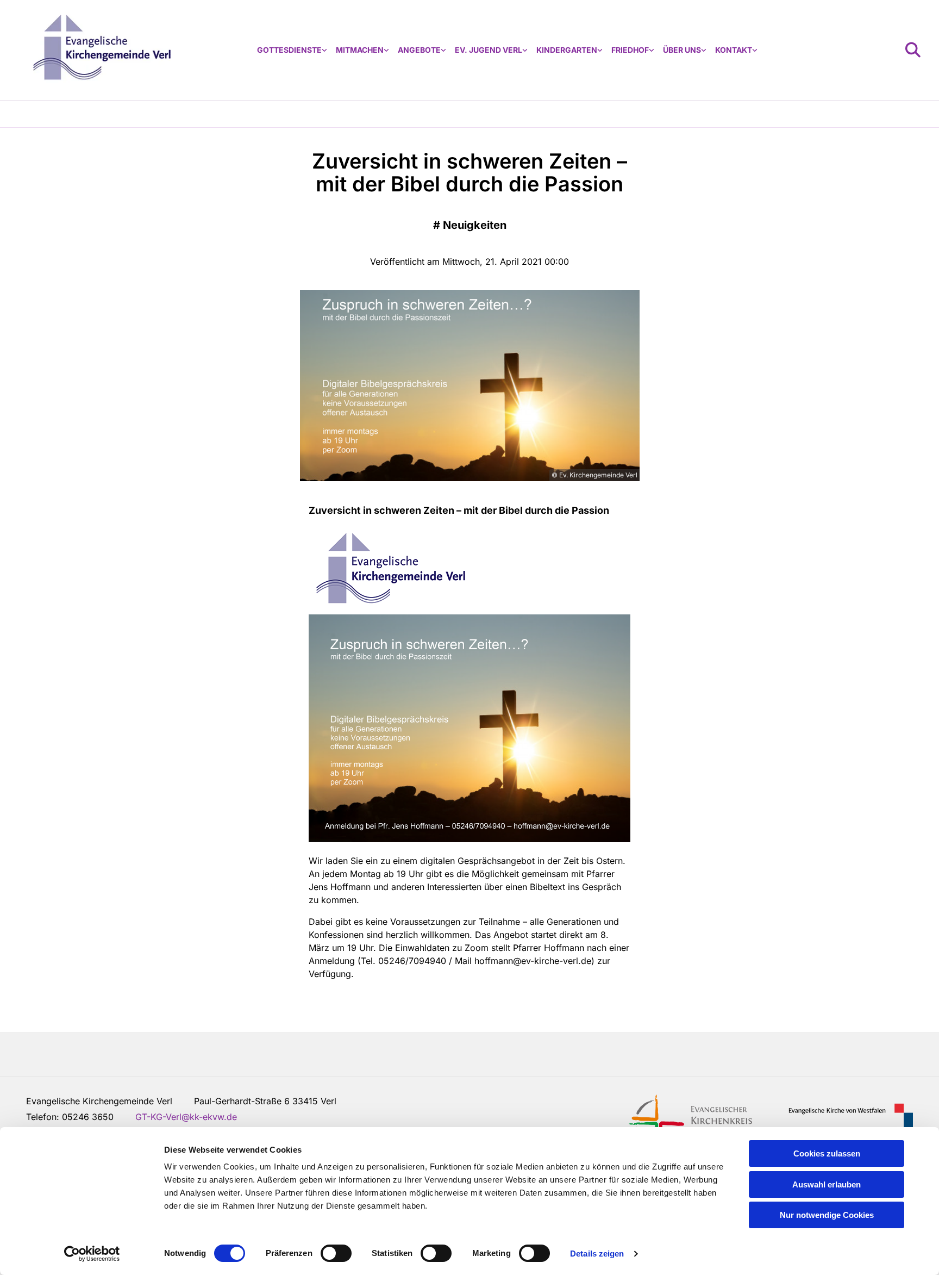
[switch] (336, 1253)
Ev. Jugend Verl (488, 49)
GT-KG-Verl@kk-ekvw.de (186, 1116)
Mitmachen (360, 49)
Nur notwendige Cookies (827, 1215)
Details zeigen (597, 1253)
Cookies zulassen (826, 1153)
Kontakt (733, 49)
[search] (913, 50)
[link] (292, 50)
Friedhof (630, 49)
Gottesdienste (289, 49)
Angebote (419, 49)
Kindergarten (566, 49)
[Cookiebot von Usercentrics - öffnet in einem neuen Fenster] (92, 1254)
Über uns (682, 49)
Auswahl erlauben (826, 1184)
